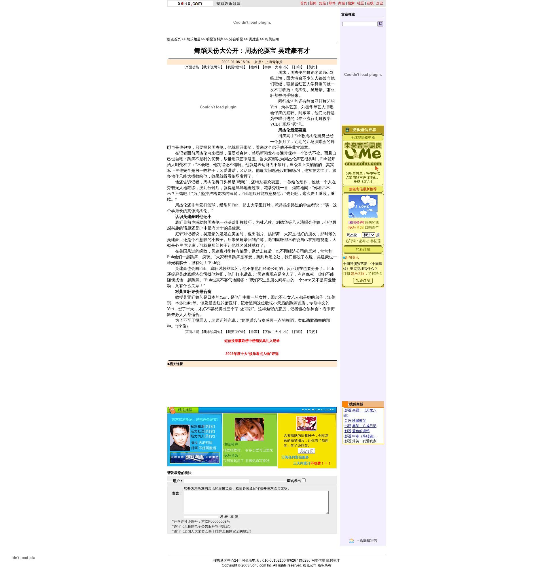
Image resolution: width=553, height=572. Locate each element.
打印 (297, 67)
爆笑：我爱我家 (364, 441)
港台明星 (236, 39)
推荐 (254, 67)
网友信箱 (318, 560)
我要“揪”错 (236, 67)
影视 (347, 410)
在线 (370, 3)
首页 (303, 3)
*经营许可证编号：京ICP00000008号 (201, 522)
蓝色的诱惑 (361, 431)
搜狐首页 (174, 39)
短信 (322, 3)
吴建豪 (254, 39)
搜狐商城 (356, 404)
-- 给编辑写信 (367, 541)
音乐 (347, 421)
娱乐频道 (193, 39)
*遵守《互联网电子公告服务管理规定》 (202, 526)
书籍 (347, 426)
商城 (341, 3)
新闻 (313, 3)
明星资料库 (215, 39)
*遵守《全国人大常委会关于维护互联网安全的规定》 (212, 531)
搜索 (351, 3)
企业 (379, 3)
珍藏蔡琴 (359, 421)
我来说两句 (212, 67)
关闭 (311, 67)
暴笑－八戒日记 (364, 426)
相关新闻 (272, 39)
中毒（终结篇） (364, 436)
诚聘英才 (333, 560)
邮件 (332, 3)
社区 (360, 3)
